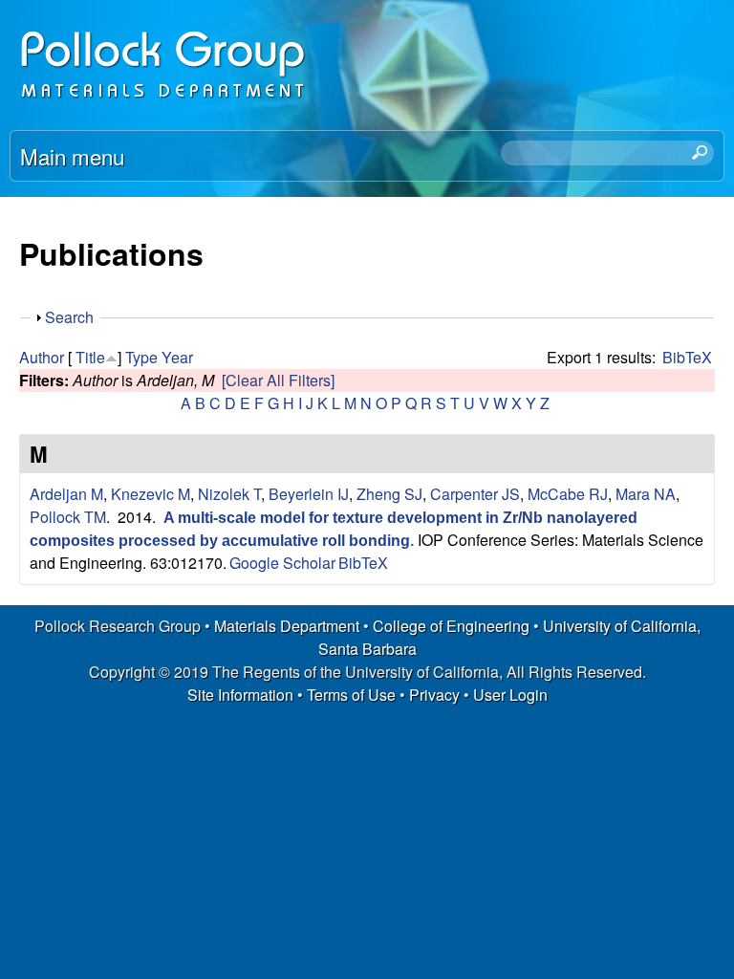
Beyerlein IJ (309, 494)
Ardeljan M (66, 494)
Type (141, 357)
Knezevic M (150, 494)
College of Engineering (451, 626)
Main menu (72, 156)
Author (41, 357)
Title (90, 357)
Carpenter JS (475, 494)
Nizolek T (229, 494)
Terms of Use (351, 695)
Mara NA (645, 494)
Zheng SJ (389, 494)
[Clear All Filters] (278, 380)
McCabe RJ (568, 494)
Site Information (240, 695)
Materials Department (286, 626)
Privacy (434, 695)
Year (177, 357)
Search (69, 317)
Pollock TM (68, 517)
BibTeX (687, 357)
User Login (510, 695)
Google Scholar (282, 563)
